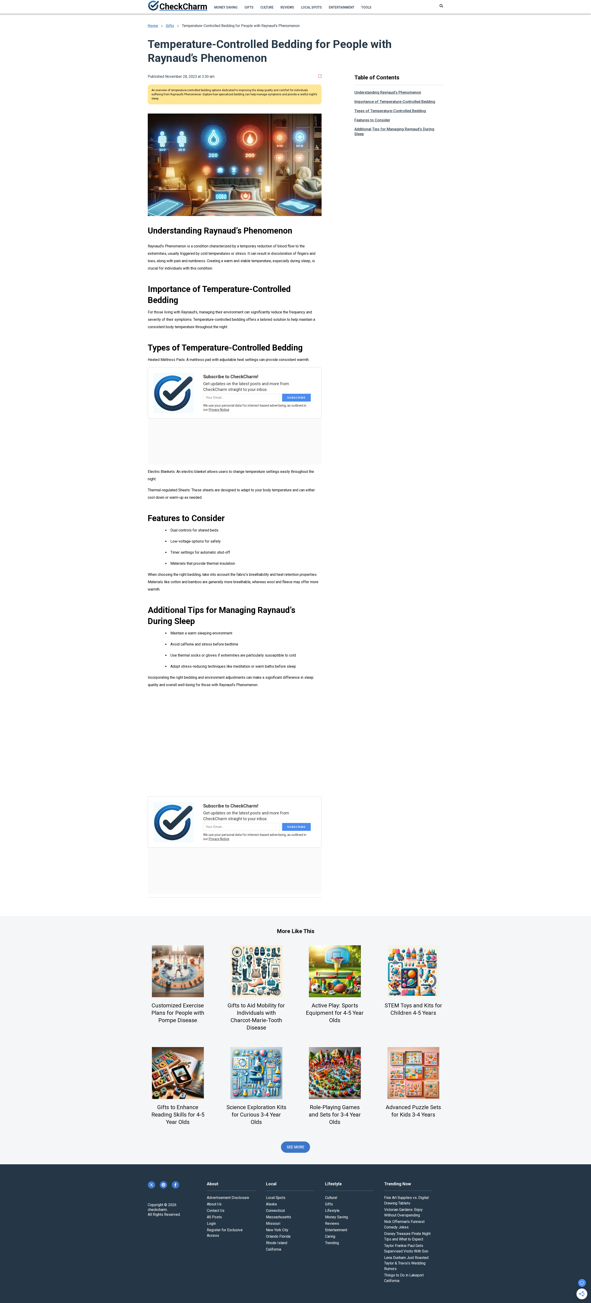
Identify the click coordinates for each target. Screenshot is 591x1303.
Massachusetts (278, 1217)
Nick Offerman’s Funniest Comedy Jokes (404, 1224)
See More (296, 1147)
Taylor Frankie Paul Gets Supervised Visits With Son (406, 1248)
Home (153, 26)
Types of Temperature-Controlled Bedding (390, 111)
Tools (366, 7)
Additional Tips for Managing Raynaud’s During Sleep (394, 131)
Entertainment (341, 7)
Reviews (287, 7)
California (273, 1249)
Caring (330, 1236)
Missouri (273, 1223)
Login (211, 1223)
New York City (277, 1230)
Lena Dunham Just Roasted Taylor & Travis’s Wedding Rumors (406, 1263)
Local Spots (311, 7)
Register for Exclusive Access (225, 1233)
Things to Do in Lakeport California (404, 1278)
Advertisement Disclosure (228, 1197)
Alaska (271, 1204)
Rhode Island (276, 1243)
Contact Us (215, 1210)
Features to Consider (372, 120)
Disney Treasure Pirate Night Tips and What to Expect (407, 1236)
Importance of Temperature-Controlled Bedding (394, 101)
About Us (214, 1204)
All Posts (214, 1217)
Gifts (248, 7)
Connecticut (275, 1210)
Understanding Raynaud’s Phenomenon (387, 92)
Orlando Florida (278, 1236)
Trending (332, 1243)
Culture (267, 7)
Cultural (331, 1197)
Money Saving (226, 7)
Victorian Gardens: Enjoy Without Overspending (403, 1212)
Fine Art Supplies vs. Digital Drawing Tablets (406, 1200)
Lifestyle (332, 1210)
